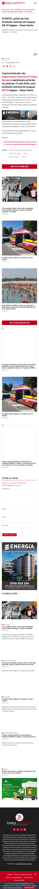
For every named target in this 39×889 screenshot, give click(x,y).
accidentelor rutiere (15, 153)
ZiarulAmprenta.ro (25, 883)
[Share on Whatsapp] (10, 66)
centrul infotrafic (14, 157)
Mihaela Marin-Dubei (13, 62)
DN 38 (23, 157)
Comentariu (6, 489)
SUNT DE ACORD (29, 887)
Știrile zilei (10, 9)
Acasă (4, 9)
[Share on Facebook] (3, 66)
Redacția (9, 874)
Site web (5, 525)
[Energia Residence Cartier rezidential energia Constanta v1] (19, 589)
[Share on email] (7, 66)
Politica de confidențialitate (14, 877)
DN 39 (5, 90)
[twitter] (21, 829)
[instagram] (17, 829)
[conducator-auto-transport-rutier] (19, 801)
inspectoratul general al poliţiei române (20, 150)
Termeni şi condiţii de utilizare (23, 874)
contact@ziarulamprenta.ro (24, 864)
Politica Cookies (28, 877)
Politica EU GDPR (19, 880)
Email (4, 517)
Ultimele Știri (9, 593)
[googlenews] (24, 829)
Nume (4, 509)
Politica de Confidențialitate (15, 887)
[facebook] (14, 829)
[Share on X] (14, 66)
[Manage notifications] (35, 874)
